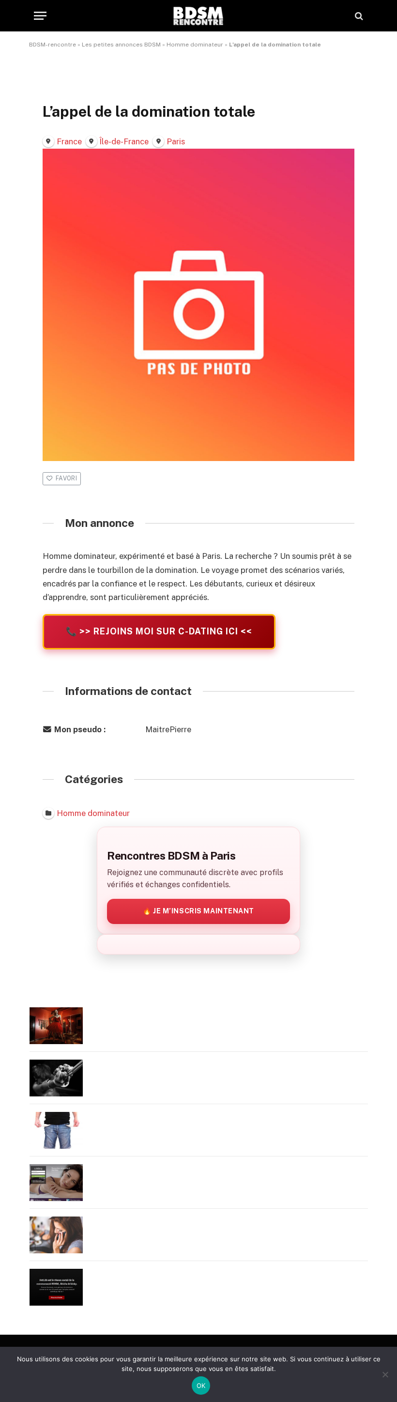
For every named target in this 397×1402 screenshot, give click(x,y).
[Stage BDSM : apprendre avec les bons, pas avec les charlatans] (56, 1025)
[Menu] (40, 16)
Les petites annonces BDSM (121, 44)
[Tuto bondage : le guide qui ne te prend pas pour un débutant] (56, 1078)
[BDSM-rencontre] (198, 15)
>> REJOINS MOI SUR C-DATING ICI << (159, 631)
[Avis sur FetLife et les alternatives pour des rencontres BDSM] (56, 1287)
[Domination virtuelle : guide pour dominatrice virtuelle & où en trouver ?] (56, 1235)
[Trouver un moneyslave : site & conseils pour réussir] (56, 1130)
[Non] (385, 1374)
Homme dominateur (195, 44)
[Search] (358, 16)
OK (201, 1385)
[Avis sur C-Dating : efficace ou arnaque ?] (56, 1182)
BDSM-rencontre (52, 44)
